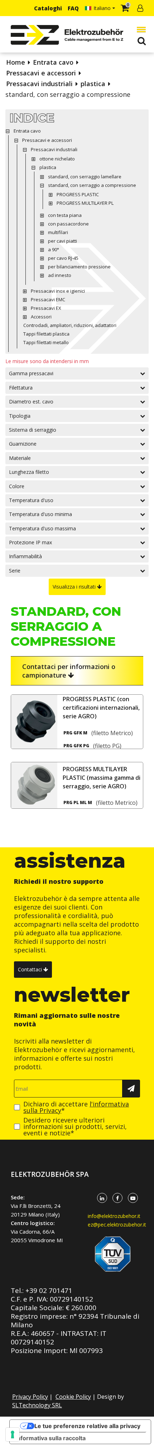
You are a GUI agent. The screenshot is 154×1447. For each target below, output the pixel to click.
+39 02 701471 (48, 1290)
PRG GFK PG (76, 746)
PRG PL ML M (77, 803)
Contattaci (30, 969)
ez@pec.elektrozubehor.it (117, 1224)
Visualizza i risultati (75, 586)
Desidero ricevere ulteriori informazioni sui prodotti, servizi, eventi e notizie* (75, 1126)
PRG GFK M (75, 733)
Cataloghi (48, 8)
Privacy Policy (30, 1397)
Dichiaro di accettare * (76, 1107)
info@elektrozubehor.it (114, 1216)
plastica (93, 83)
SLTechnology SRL (37, 1405)
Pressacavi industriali (39, 83)
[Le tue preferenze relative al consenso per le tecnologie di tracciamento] (12, 1434)
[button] (140, 29)
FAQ (73, 8)
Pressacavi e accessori (41, 73)
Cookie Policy (73, 1397)
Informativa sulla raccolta (50, 1438)
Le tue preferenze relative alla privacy (87, 1425)
